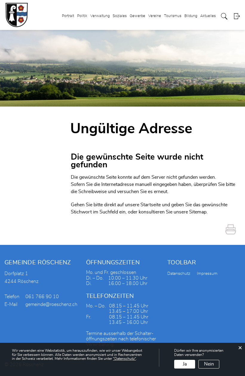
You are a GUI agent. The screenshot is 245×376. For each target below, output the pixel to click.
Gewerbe (137, 16)
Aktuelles (208, 16)
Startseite (150, 204)
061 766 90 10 (42, 296)
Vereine (154, 16)
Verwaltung (100, 16)
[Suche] (224, 16)
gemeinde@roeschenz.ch (51, 304)
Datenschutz (178, 274)
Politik (82, 16)
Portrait (68, 16)
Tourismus (172, 16)
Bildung (190, 16)
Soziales (120, 16)
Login (237, 16)
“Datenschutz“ (124, 358)
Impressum (207, 274)
